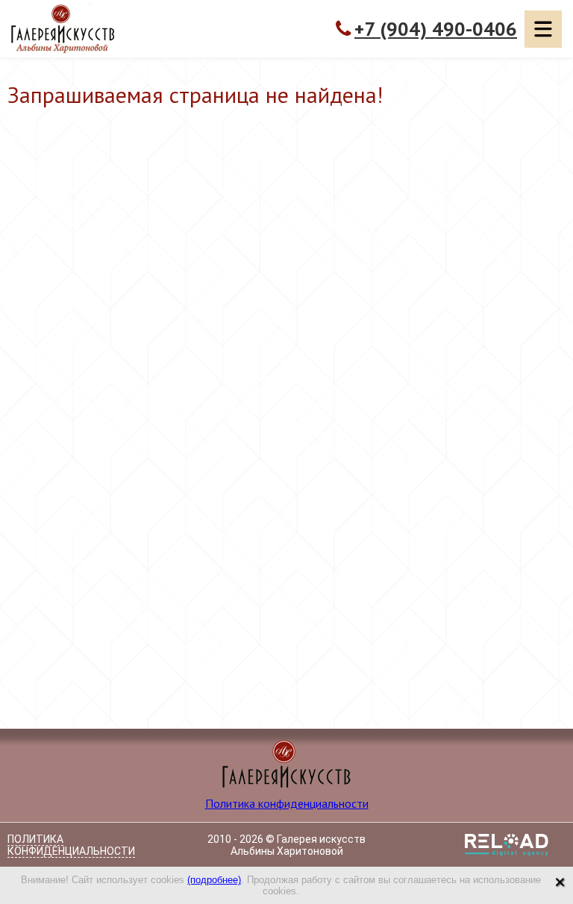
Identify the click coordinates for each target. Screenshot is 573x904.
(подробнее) (214, 879)
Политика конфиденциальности (287, 803)
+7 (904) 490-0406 (435, 28)
